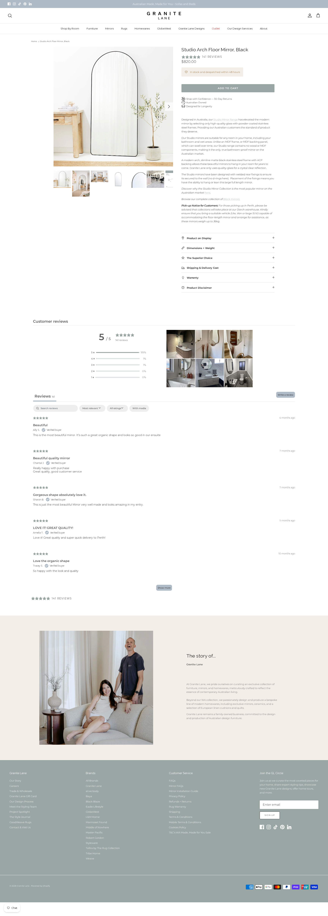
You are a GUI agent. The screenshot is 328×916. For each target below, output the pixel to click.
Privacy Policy (177, 796)
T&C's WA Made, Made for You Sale (190, 832)
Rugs (124, 28)
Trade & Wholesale (20, 791)
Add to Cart (228, 88)
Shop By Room (70, 28)
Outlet (216, 28)
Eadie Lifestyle (94, 806)
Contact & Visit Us (20, 827)
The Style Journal (19, 816)
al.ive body (92, 791)
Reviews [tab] (45, 396)
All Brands (92, 780)
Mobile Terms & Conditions (185, 822)
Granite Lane (94, 785)
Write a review (285, 394)
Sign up (270, 815)
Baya (89, 796)
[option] (113, 106)
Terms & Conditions (180, 816)
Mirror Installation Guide (183, 791)
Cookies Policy (177, 827)
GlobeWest (164, 28)
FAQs (172, 780)
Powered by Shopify (40, 886)
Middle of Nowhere (97, 827)
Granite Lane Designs (191, 28)
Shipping (174, 811)
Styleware (92, 842)
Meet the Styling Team (23, 806)
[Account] (309, 15)
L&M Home (93, 816)
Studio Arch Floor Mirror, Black (54, 41)
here (207, 192)
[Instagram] (14, 3)
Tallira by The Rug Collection (103, 848)
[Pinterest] (25, 3)
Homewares (142, 28)
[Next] (169, 106)
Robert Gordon (95, 837)
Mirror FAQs (176, 785)
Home (34, 41)
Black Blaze (93, 801)
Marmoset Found (96, 822)
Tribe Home (93, 853)
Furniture (92, 28)
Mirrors (109, 28)
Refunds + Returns (180, 801)
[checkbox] (139, 408)
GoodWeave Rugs (20, 822)
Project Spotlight (19, 811)
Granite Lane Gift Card (23, 796)
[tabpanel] (164, 499)
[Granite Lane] (164, 15)
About (263, 28)
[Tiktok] (19, 3)
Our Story (15, 780)
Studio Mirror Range (225, 119)
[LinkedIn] (30, 3)
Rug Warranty (177, 806)
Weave (90, 858)
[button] (118, 352)
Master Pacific (94, 832)
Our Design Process (21, 801)
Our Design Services (239, 28)
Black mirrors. (231, 199)
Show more (164, 587)
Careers (14, 785)
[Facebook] (9, 3)
